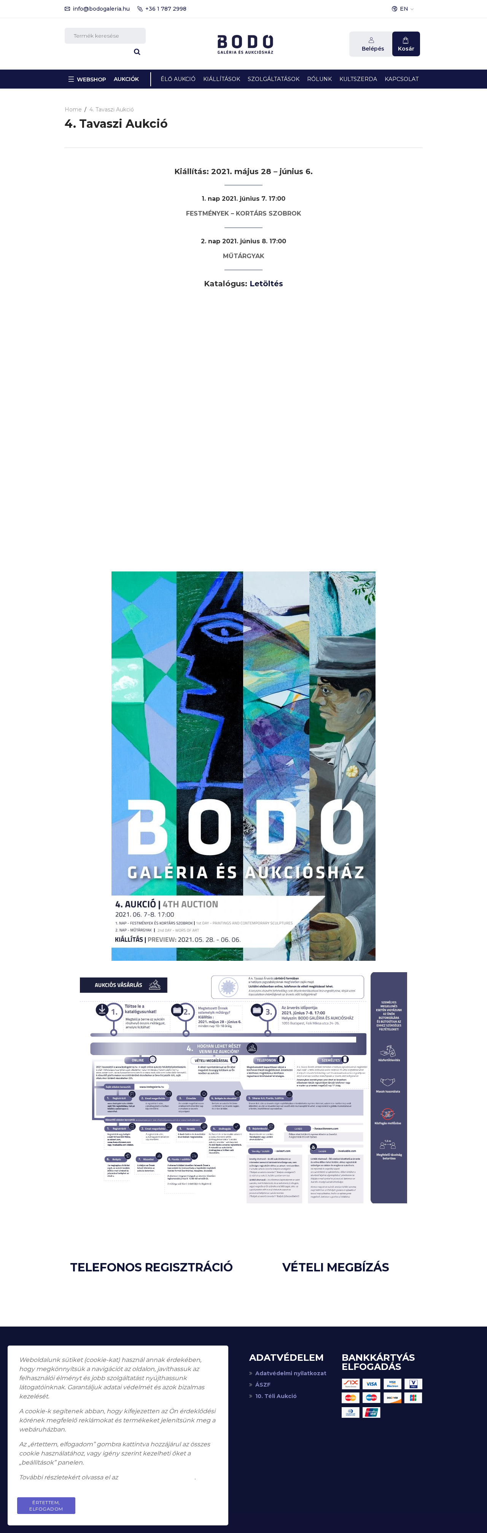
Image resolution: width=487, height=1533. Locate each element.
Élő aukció (178, 79)
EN (404, 8)
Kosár (406, 48)
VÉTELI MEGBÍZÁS (335, 1267)
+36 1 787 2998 (165, 8)
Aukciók (126, 79)
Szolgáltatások (273, 79)
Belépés (373, 48)
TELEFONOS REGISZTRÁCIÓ (151, 1267)
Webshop (91, 79)
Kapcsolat (402, 79)
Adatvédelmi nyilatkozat (290, 1373)
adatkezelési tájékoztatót (156, 1477)
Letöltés (266, 283)
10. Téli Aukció (276, 1396)
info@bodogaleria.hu (101, 8)
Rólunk (319, 79)
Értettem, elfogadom (46, 1506)
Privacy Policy (188, 1502)
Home (73, 109)
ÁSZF (263, 1384)
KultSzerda (358, 79)
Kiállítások (221, 79)
